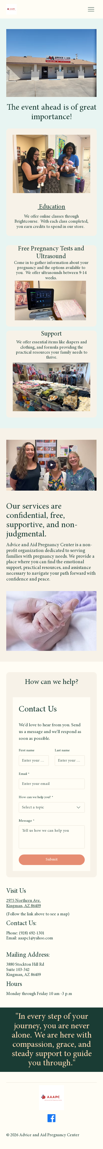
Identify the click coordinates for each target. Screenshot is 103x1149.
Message (26, 821)
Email (24, 774)
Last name (62, 750)
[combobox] (52, 807)
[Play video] (51, 465)
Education (51, 207)
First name (26, 750)
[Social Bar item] (52, 1118)
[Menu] (91, 9)
